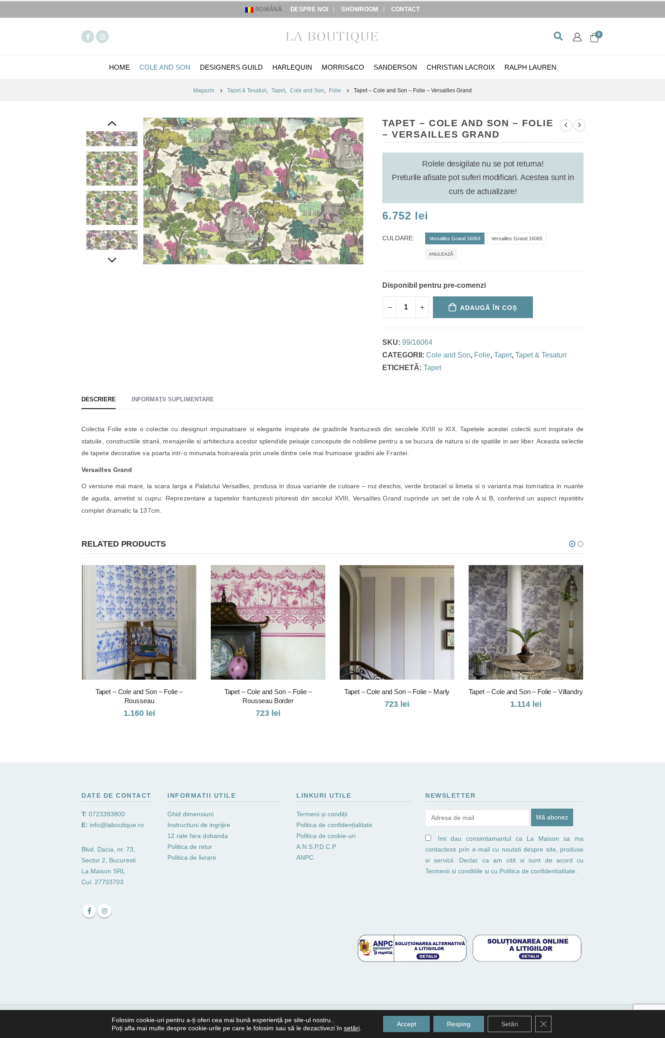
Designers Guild (231, 67)
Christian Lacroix (461, 67)
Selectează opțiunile (181, 580)
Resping (458, 1024)
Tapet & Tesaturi (541, 355)
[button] (572, 543)
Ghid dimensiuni (190, 814)
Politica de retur (189, 846)
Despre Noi (309, 9)
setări (352, 1028)
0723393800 (107, 814)
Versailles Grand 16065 (516, 238)
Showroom (360, 9)
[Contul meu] (577, 36)
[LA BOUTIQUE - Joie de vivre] (332, 36)
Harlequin (292, 67)
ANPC (305, 857)
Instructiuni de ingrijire (198, 824)
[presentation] (145, 191)
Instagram (104, 911)
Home (119, 67)
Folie (482, 355)
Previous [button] (112, 124)
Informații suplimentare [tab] (173, 399)
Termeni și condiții (321, 814)
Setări (509, 1024)
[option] (112, 168)
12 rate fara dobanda (198, 835)
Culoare (397, 238)
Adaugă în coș (488, 307)
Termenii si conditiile (454, 871)
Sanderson (395, 67)
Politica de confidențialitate (334, 824)
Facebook (89, 911)
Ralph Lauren (530, 67)
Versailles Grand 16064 (454, 238)
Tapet (503, 355)
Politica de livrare (191, 857)
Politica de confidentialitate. (538, 871)
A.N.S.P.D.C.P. (316, 846)
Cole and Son (164, 67)
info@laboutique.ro (117, 824)
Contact (405, 9)
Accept (406, 1024)
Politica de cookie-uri (326, 835)
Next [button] (112, 261)
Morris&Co (343, 67)
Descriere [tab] (98, 399)
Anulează (441, 254)
